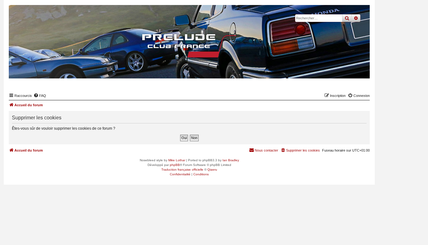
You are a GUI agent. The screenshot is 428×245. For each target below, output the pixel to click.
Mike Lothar (176, 160)
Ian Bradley (230, 160)
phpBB (175, 165)
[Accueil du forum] (189, 45)
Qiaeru (212, 169)
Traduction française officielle (182, 169)
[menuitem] (40, 95)
